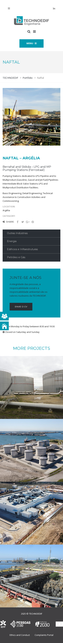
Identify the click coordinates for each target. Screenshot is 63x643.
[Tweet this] (22, 222)
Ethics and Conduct (20, 635)
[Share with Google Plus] (27, 222)
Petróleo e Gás (16, 257)
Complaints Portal (44, 635)
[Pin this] (32, 222)
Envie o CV (21, 306)
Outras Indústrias (17, 233)
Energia (11, 241)
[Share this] (17, 222)
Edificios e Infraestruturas (22, 249)
